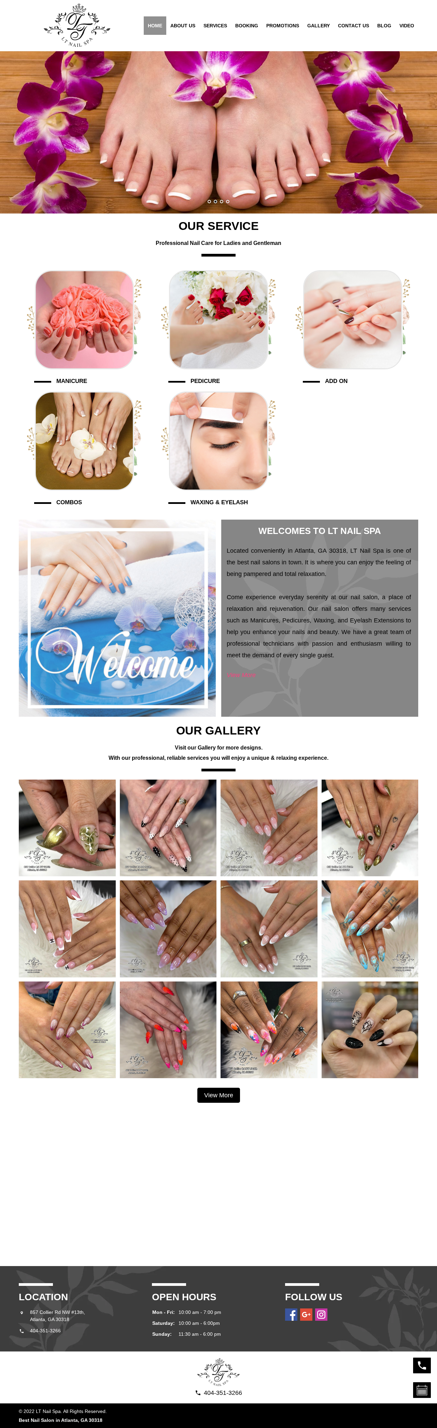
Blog (384, 25)
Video (406, 25)
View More (241, 675)
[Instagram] (321, 1314)
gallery (318, 25)
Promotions (282, 25)
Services (215, 25)
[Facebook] (291, 1314)
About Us (182, 25)
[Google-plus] (306, 1314)
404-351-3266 (45, 1330)
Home (155, 25)
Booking (246, 25)
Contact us (353, 25)
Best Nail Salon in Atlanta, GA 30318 (60, 1420)
